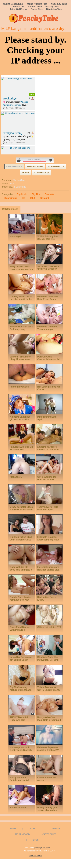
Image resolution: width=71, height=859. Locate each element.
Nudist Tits (18, 6)
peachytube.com (42, 848)
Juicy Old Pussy (18, 9)
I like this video (19, 160)
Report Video (35, 166)
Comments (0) (41, 172)
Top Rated (55, 828)
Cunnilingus (10, 198)
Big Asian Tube (54, 9)
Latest (33, 828)
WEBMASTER (35, 855)
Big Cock (22, 194)
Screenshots (56, 166)
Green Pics (37, 9)
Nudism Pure (35, 6)
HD (23, 198)
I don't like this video (50, 160)
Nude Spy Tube (59, 4)
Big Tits (36, 194)
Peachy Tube (52, 6)
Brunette (49, 194)
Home (13, 828)
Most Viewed (22, 834)
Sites (35, 840)
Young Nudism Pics (37, 4)
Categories (49, 834)
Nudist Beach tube (13, 4)
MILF (32, 198)
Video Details (14, 166)
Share (25, 172)
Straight (44, 198)
